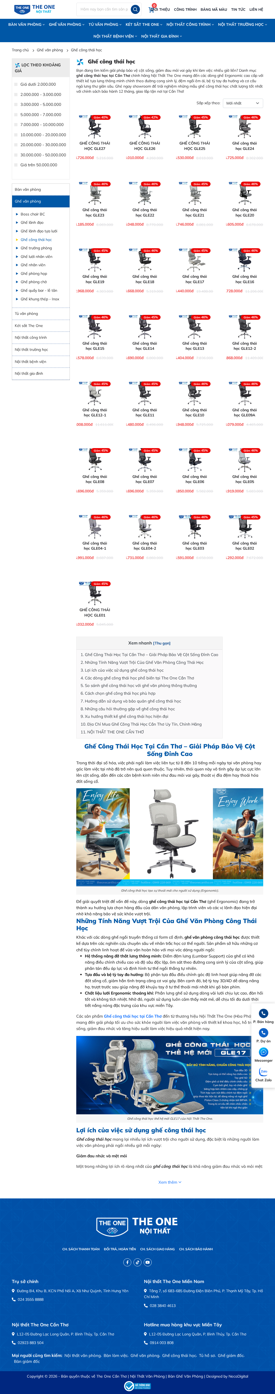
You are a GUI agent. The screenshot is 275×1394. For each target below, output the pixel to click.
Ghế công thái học (86, 50)
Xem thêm (167, 1182)
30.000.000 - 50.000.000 (42, 154)
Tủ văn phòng (103, 24)
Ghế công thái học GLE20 (244, 212)
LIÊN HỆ (256, 9)
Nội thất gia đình (160, 36)
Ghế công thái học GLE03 (194, 546)
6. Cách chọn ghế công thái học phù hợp (118, 693)
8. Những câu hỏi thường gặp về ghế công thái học (128, 708)
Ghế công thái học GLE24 (244, 146)
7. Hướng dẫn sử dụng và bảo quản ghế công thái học (131, 701)
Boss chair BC (33, 214)
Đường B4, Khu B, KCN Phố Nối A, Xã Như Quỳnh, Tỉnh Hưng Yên (72, 1290)
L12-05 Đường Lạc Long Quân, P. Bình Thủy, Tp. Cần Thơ (65, 1334)
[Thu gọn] (162, 643)
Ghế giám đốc (231, 1355)
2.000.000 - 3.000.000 (40, 94)
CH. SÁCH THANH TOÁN (81, 1249)
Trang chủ (20, 50)
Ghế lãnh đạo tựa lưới (39, 231)
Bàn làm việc (116, 1355)
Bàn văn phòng (24, 24)
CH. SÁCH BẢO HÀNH (196, 1249)
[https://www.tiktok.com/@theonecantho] (137, 1262)
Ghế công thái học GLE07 (144, 479)
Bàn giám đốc (27, 1361)
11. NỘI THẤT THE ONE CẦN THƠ (112, 731)
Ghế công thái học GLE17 (194, 279)
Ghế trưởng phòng (36, 248)
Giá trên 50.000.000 (38, 164)
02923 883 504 (30, 1342)
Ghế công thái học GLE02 (244, 546)
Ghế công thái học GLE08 (94, 479)
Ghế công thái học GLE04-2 (144, 546)
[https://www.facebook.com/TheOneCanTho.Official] (127, 1262)
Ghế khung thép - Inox (40, 299)
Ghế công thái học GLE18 (144, 279)
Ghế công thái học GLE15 (94, 346)
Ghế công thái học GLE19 (94, 279)
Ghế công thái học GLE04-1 (94, 546)
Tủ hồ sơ (207, 1355)
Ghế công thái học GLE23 (94, 212)
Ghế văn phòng (65, 24)
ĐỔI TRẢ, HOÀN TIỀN (120, 1249)
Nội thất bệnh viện (113, 36)
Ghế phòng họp (34, 273)
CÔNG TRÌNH (185, 9)
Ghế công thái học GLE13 (194, 346)
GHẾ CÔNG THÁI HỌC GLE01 (94, 612)
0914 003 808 (161, 1342)
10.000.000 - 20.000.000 (42, 134)
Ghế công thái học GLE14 (144, 346)
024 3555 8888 (30, 1299)
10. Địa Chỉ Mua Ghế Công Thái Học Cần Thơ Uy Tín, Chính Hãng (141, 724)
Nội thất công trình (189, 24)
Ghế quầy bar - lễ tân (39, 290)
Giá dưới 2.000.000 (37, 84)
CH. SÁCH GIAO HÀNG (157, 1249)
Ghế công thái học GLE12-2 (244, 346)
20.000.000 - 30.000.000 (42, 144)
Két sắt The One (142, 24)
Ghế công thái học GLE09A (244, 413)
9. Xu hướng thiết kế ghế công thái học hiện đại (124, 716)
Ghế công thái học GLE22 (144, 212)
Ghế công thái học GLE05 (244, 479)
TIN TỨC (238, 9)
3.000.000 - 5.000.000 (40, 104)
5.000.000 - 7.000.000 (40, 114)
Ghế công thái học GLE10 (194, 413)
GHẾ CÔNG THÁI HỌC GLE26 (144, 146)
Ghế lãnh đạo (32, 222)
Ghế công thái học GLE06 (194, 479)
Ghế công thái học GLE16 (244, 279)
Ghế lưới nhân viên (36, 256)
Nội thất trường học (241, 24)
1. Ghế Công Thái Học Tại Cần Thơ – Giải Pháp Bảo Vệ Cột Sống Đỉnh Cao (149, 654)
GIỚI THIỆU (160, 9)
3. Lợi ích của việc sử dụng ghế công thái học (122, 670)
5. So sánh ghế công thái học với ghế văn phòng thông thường (139, 685)
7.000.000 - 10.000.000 (41, 124)
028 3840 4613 (162, 1305)
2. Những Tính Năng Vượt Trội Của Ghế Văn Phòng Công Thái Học (142, 662)
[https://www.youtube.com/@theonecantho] (148, 1262)
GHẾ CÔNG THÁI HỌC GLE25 (194, 146)
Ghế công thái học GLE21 (194, 212)
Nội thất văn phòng (82, 1355)
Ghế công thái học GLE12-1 (94, 413)
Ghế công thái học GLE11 (144, 413)
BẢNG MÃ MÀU (214, 9)
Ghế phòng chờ (34, 281)
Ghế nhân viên (33, 264)
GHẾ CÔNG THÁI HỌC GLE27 (94, 146)
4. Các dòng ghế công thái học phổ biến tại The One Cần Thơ (137, 677)
